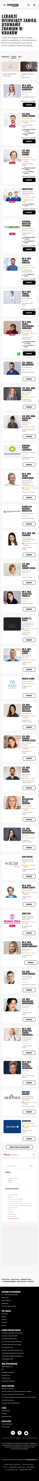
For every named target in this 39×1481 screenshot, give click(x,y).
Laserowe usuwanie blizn (15, 1201)
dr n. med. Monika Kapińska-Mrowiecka (27, 1065)
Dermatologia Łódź (7, 1347)
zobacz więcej (26, 195)
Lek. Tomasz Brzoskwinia (28, 363)
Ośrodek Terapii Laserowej (27, 447)
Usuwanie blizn (12, 1216)
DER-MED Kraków (26, 1092)
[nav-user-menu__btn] (34, 5)
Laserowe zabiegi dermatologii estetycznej (20, 1205)
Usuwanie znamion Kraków (9, 1336)
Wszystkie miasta (13, 1178)
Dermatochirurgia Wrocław (9, 1338)
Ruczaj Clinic (28, 678)
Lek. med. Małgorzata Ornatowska (28, 1001)
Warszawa (5, 1313)
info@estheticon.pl (31, 1459)
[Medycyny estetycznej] (13, 5)
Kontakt (29, 105)
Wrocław (4, 1319)
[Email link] (26, 1433)
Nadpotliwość (12, 1214)
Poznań (4, 1325)
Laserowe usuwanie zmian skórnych (18, 1203)
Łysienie (10, 1210)
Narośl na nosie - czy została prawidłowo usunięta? (16, 1391)
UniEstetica (27, 189)
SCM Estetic (27, 856)
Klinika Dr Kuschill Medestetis (27, 508)
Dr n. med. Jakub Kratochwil (10, 1294)
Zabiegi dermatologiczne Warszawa (12, 1333)
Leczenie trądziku (13, 1207)
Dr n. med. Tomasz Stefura (26, 293)
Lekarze (13, 56)
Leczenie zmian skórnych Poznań (11, 1344)
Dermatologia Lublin (7, 1359)
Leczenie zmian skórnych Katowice (12, 1341)
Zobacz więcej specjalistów (19, 1147)
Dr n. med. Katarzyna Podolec (27, 593)
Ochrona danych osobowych (12, 1464)
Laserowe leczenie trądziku (15, 1199)
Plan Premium (6, 1427)
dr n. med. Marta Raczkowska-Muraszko (28, 325)
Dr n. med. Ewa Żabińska (28, 534)
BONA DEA (26, 913)
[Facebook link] (19, 1433)
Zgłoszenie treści (7, 1416)
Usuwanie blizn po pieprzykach (11, 1403)
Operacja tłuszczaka (7, 1400)
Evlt (3, 1369)
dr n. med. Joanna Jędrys (28, 886)
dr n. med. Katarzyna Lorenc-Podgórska (27, 1031)
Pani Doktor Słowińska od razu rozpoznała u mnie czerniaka (19, 1397)
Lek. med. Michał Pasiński (26, 769)
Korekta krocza (6, 1375)
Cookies (5, 1467)
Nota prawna (30, 1467)
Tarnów (10, 1182)
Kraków (10, 1180)
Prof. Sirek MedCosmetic (9, 1306)
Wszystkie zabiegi (13, 1194)
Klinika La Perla (26, 619)
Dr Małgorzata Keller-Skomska (27, 800)
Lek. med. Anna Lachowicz (28, 389)
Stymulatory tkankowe (8, 1381)
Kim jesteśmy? (6, 1410)
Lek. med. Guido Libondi (28, 114)
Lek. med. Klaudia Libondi (26, 152)
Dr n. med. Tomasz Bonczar (26, 260)
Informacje (5, 56)
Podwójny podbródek (8, 1372)
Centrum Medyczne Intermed (26, 223)
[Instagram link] (13, 1433)
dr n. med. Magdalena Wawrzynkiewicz (29, 944)
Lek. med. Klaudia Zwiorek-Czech (28, 738)
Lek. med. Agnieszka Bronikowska (28, 830)
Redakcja (4, 1413)
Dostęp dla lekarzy (7, 1424)
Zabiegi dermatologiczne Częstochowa (13, 1353)
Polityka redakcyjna (11, 1469)
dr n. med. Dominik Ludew (26, 651)
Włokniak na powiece (8, 1388)
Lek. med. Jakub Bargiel (28, 972)
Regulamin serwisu (27, 1464)
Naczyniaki (11, 1212)
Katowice (4, 1322)
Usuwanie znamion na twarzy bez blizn (13, 1394)
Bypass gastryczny (7, 1366)
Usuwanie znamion (13, 1218)
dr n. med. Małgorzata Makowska (27, 87)
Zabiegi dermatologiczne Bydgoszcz (12, 1356)
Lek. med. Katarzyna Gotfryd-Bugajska (27, 707)
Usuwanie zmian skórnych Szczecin (12, 1350)
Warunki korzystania (25, 1469)
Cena (19, 56)
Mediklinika (5, 1303)
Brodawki (10, 1197)
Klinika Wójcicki (6, 1300)
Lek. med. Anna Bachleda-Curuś (28, 418)
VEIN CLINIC (5, 1297)
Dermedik (26, 1120)
